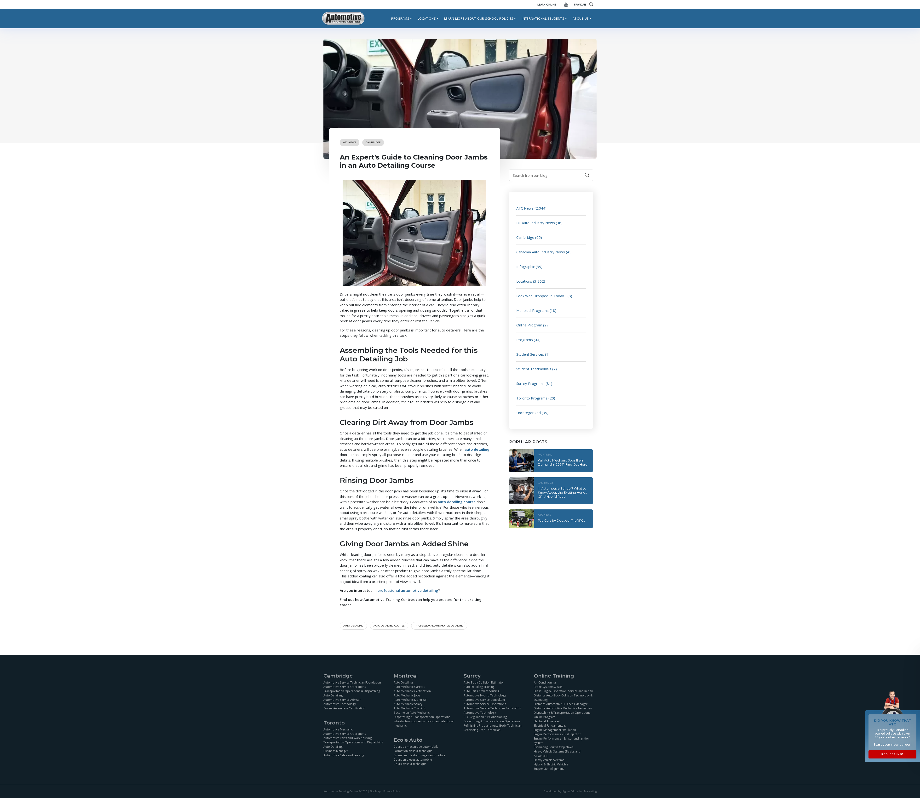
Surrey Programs (530, 383)
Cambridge (373, 142)
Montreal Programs (532, 310)
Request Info (892, 754)
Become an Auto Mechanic (412, 713)
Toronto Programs (531, 398)
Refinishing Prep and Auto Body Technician (493, 726)
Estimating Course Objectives (553, 747)
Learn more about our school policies (478, 18)
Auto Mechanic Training (409, 708)
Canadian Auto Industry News (540, 252)
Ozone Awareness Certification (344, 708)
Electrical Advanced (547, 721)
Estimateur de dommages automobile (419, 755)
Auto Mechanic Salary (408, 704)
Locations (427, 18)
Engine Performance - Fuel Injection (557, 734)
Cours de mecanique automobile (416, 747)
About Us (581, 18)
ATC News (349, 142)
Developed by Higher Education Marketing (570, 791)
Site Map (375, 791)
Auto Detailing (333, 695)
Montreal (545, 454)
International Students (543, 18)
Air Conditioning (545, 682)
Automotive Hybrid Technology (485, 695)
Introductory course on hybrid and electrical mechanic (424, 723)
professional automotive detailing (408, 590)
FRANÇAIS (580, 4)
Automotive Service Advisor (342, 700)
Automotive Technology (339, 704)
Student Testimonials (533, 368)
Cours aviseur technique (410, 764)
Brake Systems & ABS (548, 687)
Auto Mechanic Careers (409, 687)
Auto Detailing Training (479, 687)
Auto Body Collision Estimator (484, 682)
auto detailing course (457, 501)
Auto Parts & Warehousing (481, 691)
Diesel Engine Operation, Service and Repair (563, 691)
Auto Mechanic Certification (412, 691)
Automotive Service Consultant (484, 700)
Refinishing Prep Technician (482, 730)
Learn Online (546, 4)
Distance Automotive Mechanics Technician (563, 708)
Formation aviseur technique (413, 751)
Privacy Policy (391, 791)
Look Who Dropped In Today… (541, 295)
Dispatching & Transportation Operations (422, 717)
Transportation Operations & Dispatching (351, 691)
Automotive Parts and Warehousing (347, 738)
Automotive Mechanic (338, 729)
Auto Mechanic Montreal (410, 700)
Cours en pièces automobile (413, 760)
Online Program (529, 325)
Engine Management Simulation (555, 730)
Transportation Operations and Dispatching (353, 742)
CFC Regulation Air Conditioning (485, 717)
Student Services (530, 354)
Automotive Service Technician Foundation (352, 682)
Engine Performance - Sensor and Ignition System (562, 740)
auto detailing (477, 449)
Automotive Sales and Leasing (343, 755)
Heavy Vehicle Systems (549, 760)
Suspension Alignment (549, 769)
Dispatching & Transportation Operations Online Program (562, 715)
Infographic (525, 266)
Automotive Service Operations (344, 687)
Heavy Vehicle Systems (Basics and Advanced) (557, 753)
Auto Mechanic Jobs (407, 695)
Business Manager (335, 751)
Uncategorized (528, 412)
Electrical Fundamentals (550, 726)
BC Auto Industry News (535, 222)
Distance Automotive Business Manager (560, 704)
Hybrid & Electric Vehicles (551, 764)
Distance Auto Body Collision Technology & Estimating (563, 697)
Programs (400, 18)
